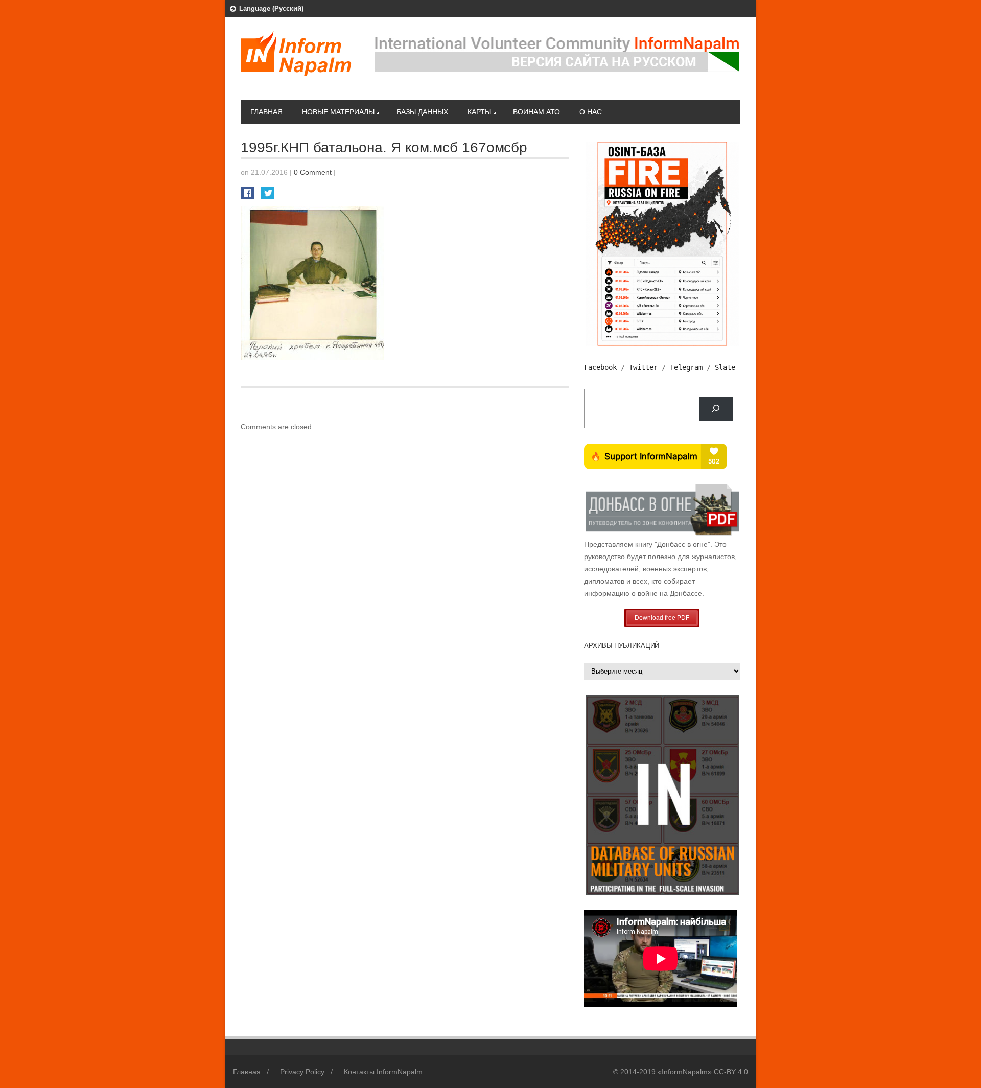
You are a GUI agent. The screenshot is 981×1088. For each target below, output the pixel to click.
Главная (266, 112)
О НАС (590, 112)
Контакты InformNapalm (383, 1072)
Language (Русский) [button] (271, 8)
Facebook (600, 367)
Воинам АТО (536, 112)
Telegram (686, 367)
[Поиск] (716, 409)
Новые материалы (338, 112)
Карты (479, 112)
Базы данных (422, 112)
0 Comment (313, 172)
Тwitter (643, 367)
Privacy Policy (302, 1072)
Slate (725, 367)
